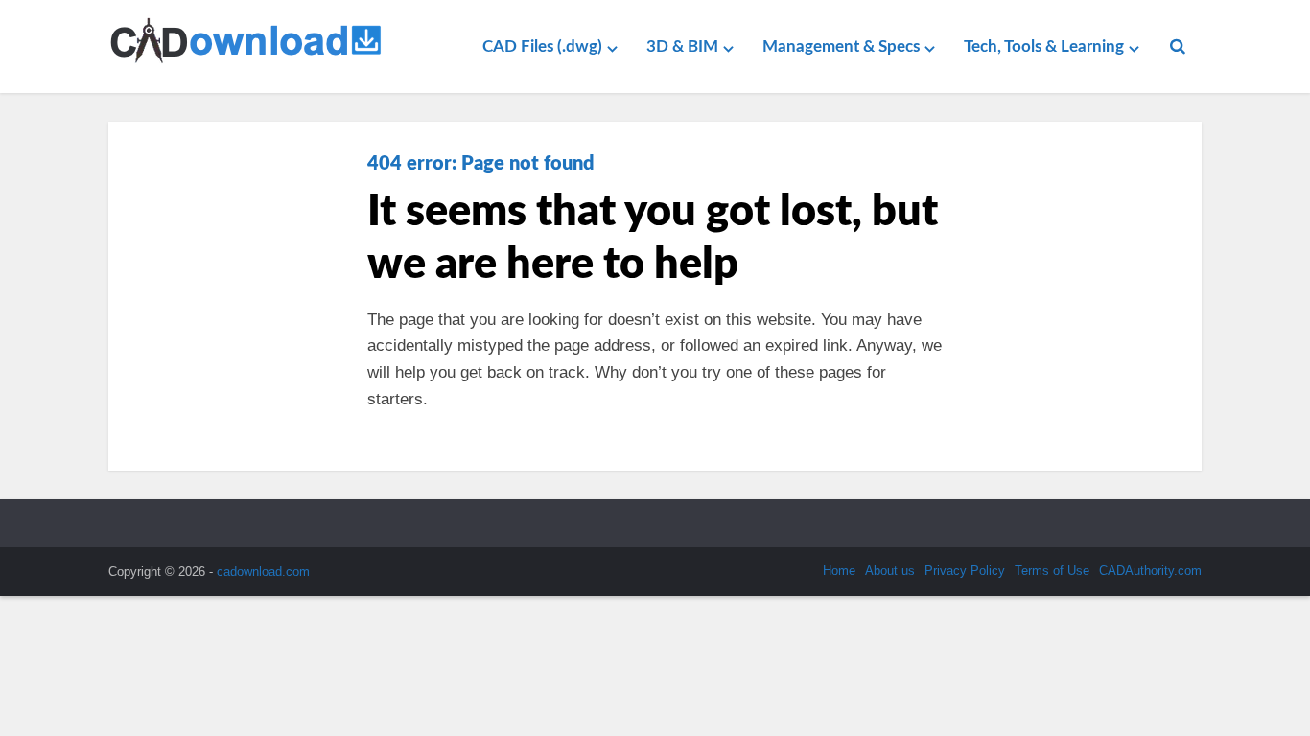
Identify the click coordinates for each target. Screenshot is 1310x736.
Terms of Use (1052, 571)
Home (839, 571)
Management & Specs (841, 46)
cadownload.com (263, 571)
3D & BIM (682, 46)
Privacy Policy (964, 571)
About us (890, 571)
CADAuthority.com (1150, 571)
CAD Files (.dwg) (542, 46)
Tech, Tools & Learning (1044, 46)
